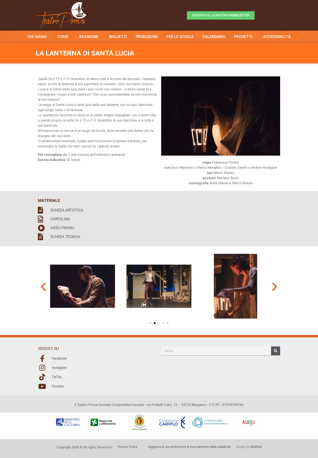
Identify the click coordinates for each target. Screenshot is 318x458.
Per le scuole (180, 37)
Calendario (213, 37)
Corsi (62, 37)
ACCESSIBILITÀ (277, 37)
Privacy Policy (127, 447)
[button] (43, 286)
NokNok (256, 447)
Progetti (243, 37)
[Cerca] (275, 350)
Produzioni (147, 37)
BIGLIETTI (118, 37)
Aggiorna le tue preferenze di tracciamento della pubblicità (189, 447)
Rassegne (88, 37)
